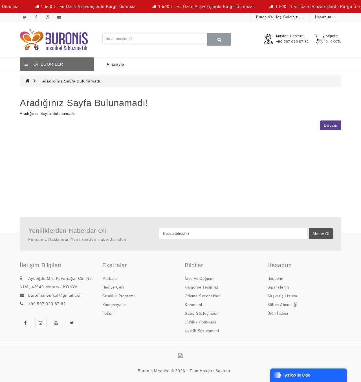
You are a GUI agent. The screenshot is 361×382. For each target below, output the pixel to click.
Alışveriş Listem (282, 296)
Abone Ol (320, 233)
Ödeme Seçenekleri (203, 296)
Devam (331, 125)
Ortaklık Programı (118, 296)
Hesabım (275, 278)
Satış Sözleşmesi (201, 313)
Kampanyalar (114, 305)
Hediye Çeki (113, 287)
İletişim (109, 313)
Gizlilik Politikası (200, 322)
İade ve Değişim (200, 278)
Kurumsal (193, 305)
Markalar (110, 278)
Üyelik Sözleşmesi (202, 331)
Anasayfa (115, 64)
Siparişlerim (278, 287)
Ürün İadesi (278, 313)
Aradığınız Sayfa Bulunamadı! (72, 81)
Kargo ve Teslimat (201, 287)
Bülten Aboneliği (282, 305)
